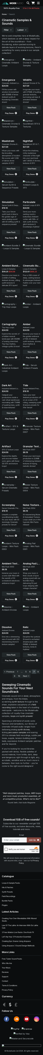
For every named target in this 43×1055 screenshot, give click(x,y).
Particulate (29, 202)
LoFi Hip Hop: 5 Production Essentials (16, 937)
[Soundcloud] (16, 1019)
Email (21, 835)
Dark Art (6, 385)
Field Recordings (8, 896)
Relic (26, 627)
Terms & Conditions (9, 985)
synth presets (26, 716)
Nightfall (28, 141)
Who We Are (7, 963)
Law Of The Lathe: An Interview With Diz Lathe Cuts (20, 926)
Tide (25, 385)
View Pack (11, 108)
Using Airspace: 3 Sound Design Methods (18, 946)
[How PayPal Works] (15, 1029)
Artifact (6, 446)
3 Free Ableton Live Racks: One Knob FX (18, 932)
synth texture (18, 701)
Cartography (9, 324)
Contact (5, 981)
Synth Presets (7, 892)
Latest (21, 30)
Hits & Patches (7, 887)
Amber (27, 324)
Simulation (8, 202)
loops (13, 716)
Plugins (5, 905)
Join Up (32, 840)
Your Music (6, 968)
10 (19, 676)
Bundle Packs (7, 901)
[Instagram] (36, 1019)
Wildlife (27, 79)
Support (5, 977)
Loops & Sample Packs (11, 883)
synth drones (24, 729)
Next (25, 676)
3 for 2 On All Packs (31, 8)
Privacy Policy (7, 990)
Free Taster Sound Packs (12, 959)
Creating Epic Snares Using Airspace (16, 941)
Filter (6, 30)
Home (4, 14)
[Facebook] (6, 1019)
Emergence (8, 79)
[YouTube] (26, 1019)
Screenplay (8, 505)
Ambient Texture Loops (15, 563)
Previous (10, 671)
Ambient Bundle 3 (12, 265)
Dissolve (7, 627)
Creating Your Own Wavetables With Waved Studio (19, 919)
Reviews (5, 972)
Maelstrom (8, 141)
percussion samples (17, 732)
